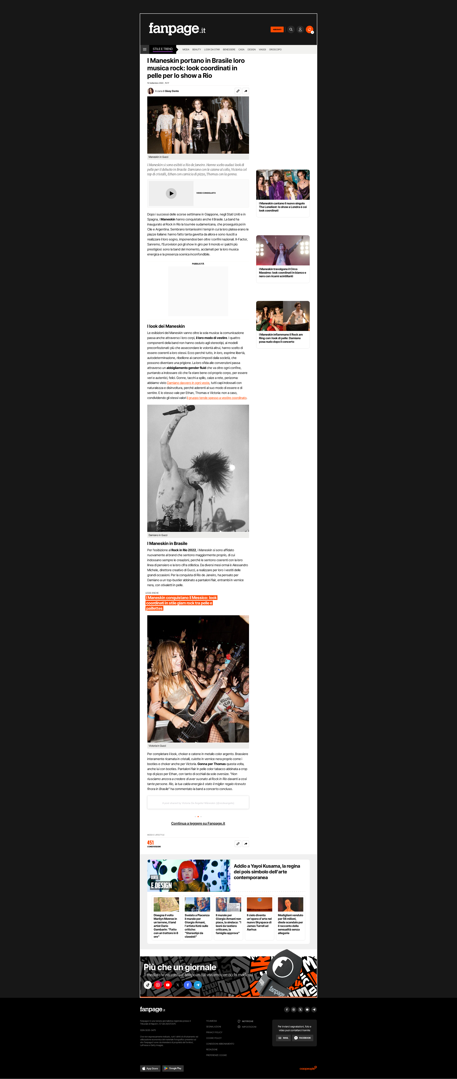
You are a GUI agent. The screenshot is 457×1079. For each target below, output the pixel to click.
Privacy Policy (214, 1032)
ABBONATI (277, 29)
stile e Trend (163, 49)
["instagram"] (158, 985)
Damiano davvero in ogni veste (188, 383)
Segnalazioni (213, 1026)
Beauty (196, 49)
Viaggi (262, 49)
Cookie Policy (214, 1038)
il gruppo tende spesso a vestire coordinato (217, 398)
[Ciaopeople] (308, 1069)
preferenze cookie (216, 1055)
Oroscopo (275, 49)
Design (252, 49)
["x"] (178, 985)
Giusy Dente (172, 90)
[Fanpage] (152, 1009)
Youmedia (211, 1021)
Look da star (212, 49)
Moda (186, 49)
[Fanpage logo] (172, 29)
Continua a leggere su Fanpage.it (198, 823)
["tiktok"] (148, 985)
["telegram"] (198, 985)
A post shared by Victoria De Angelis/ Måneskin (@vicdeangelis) (198, 803)
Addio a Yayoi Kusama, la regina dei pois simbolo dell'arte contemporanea (267, 871)
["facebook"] (188, 985)
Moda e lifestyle (155, 835)
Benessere (229, 49)
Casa (241, 49)
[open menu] (144, 49)
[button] (246, 91)
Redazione (212, 1049)
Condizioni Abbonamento (220, 1043)
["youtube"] (168, 985)
